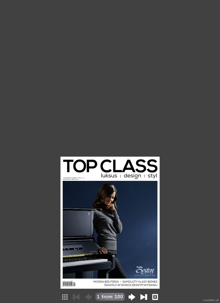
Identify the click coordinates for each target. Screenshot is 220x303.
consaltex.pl (211, 300)
